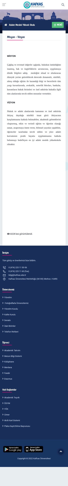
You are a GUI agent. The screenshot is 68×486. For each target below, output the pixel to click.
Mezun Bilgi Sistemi (13, 356)
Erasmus (8, 379)
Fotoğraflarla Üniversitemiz (16, 303)
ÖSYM (7, 403)
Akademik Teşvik (12, 397)
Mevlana (8, 367)
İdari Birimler (9, 326)
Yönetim (8, 297)
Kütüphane (9, 361)
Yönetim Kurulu (11, 309)
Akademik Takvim (12, 350)
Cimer (6, 414)
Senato (7, 320)
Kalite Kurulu (9, 314)
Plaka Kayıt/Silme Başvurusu (17, 426)
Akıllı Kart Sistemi (12, 420)
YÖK (6, 409)
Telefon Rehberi (11, 332)
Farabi (7, 373)
